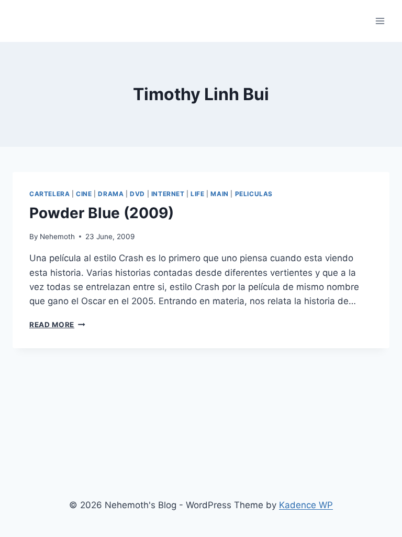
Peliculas (254, 194)
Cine (84, 194)
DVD (137, 194)
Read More (57, 324)
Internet (168, 194)
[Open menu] (379, 21)
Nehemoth (57, 236)
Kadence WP (306, 505)
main (219, 194)
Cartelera (49, 194)
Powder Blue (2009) (101, 213)
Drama (111, 194)
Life (197, 194)
